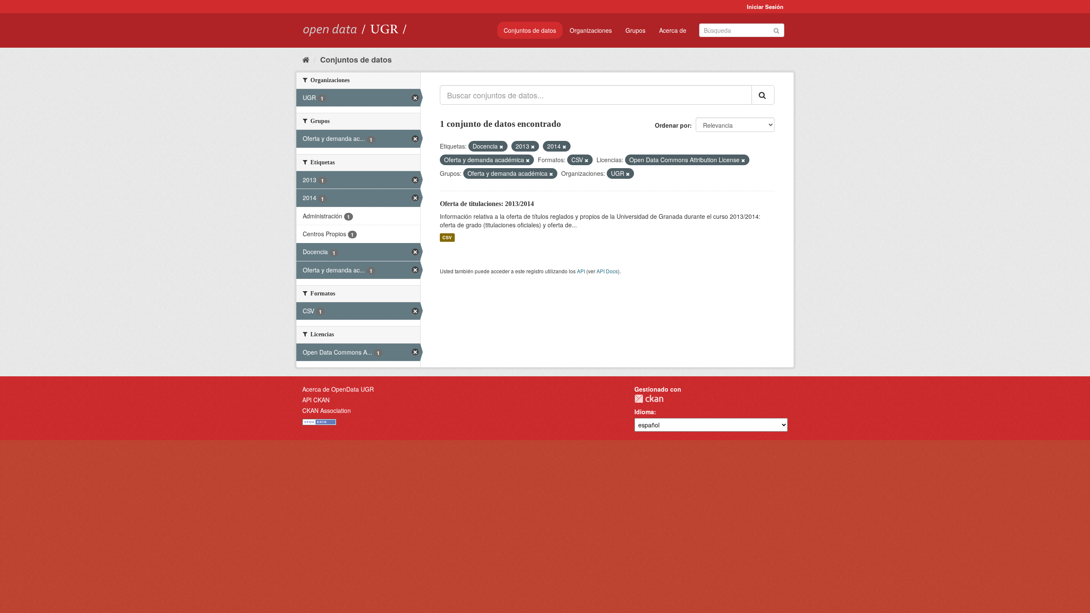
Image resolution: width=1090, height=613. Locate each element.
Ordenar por (672, 125)
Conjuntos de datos (530, 30)
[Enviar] (776, 29)
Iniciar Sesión (765, 7)
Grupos (635, 30)
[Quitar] (501, 146)
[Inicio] (306, 59)
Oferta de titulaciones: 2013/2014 (487, 203)
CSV (447, 237)
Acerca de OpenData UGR (338, 389)
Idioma (644, 411)
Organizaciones (591, 30)
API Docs (607, 271)
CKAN (648, 398)
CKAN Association (326, 410)
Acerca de (672, 30)
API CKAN (316, 399)
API (581, 271)
